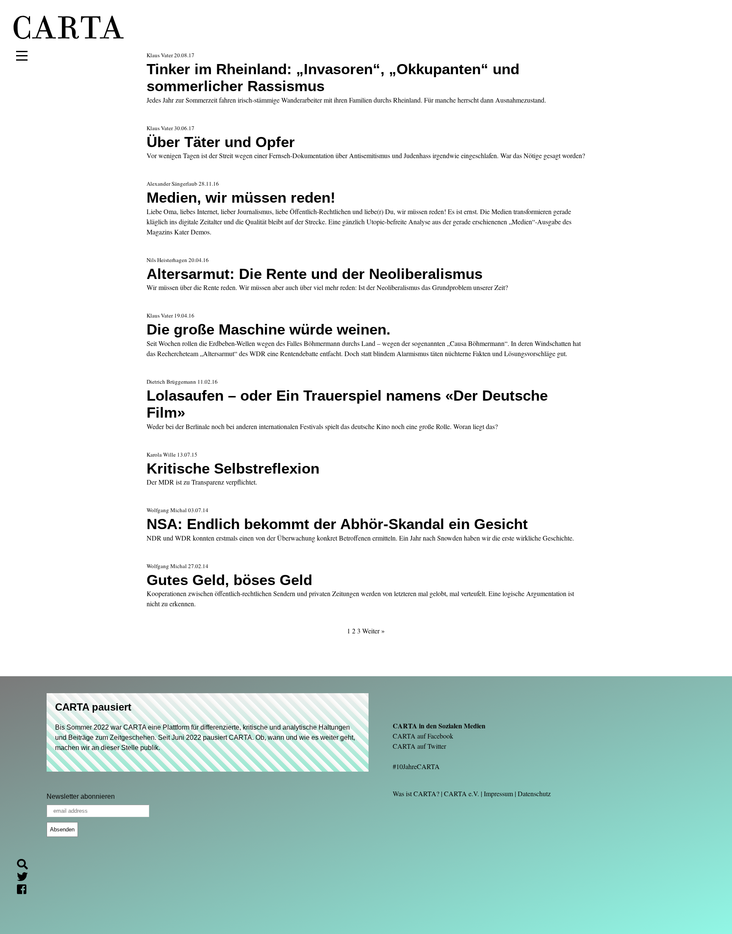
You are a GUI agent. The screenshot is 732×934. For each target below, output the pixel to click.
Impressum (498, 793)
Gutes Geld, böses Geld (229, 580)
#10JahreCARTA (416, 766)
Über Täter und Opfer (221, 142)
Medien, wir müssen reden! (241, 197)
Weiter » (373, 630)
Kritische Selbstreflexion (233, 468)
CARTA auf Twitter (419, 746)
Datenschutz (534, 793)
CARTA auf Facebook (423, 735)
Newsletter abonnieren (81, 796)
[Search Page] (25, 865)
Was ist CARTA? (416, 793)
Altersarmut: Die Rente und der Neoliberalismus (314, 273)
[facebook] (25, 890)
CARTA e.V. (461, 793)
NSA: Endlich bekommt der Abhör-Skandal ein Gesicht (337, 524)
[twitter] (25, 878)
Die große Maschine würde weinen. (269, 329)
